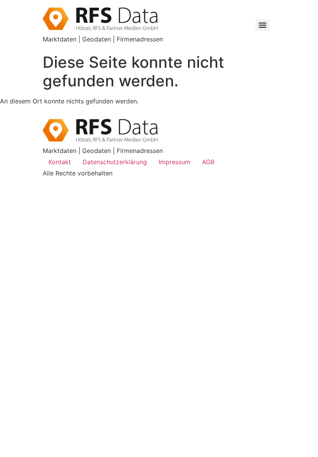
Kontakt (59, 162)
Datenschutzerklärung (115, 162)
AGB (208, 162)
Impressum (174, 162)
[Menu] (263, 25)
